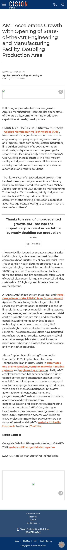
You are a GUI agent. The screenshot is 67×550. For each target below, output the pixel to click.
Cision (37, 546)
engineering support (32, 370)
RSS (35, 541)
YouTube (36, 426)
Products (33, 517)
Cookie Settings (46, 541)
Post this (35, 243)
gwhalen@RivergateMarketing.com (32, 447)
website (43, 422)
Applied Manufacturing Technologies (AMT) (31, 131)
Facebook (8, 426)
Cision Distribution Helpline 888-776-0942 (34, 531)
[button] (33, 91)
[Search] (63, 4)
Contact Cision (33, 514)
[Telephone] (55, 4)
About (33, 520)
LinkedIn (55, 422)
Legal (17, 541)
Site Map (26, 541)
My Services (32, 523)
